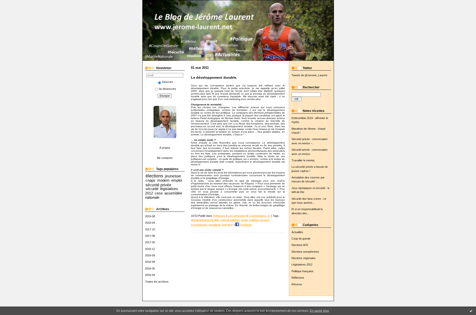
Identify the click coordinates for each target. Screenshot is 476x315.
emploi (176, 180)
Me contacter (165, 157)
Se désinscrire (167, 88)
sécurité (152, 189)
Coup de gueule (301, 238)
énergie (226, 224)
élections (154, 175)
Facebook (245, 224)
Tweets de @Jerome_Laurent (309, 75)
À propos (164, 147)
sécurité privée (158, 185)
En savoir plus (319, 311)
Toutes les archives (157, 281)
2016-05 (150, 268)
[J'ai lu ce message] (471, 311)
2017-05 (150, 242)
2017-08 (150, 235)
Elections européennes (305, 251)
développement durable (205, 219)
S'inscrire (167, 81)
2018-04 (150, 222)
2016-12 (150, 248)
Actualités (297, 232)
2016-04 (150, 274)
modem (163, 180)
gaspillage (214, 224)
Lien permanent (237, 215)
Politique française (302, 271)
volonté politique (229, 219)
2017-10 (150, 229)
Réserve (297, 284)
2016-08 (150, 261)
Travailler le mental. (303, 160)
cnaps (150, 180)
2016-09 (150, 255)
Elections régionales (304, 258)
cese (159, 193)
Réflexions (298, 277)
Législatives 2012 (302, 264)
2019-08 (150, 216)
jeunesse (173, 176)
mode (244, 219)
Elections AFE (300, 244)
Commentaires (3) (259, 215)
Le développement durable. (214, 77)
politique (254, 219)
